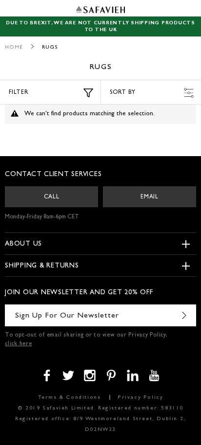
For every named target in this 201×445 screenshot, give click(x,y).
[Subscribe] (184, 315)
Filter (19, 93)
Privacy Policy (140, 397)
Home (14, 47)
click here (18, 344)
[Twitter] (68, 375)
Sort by (122, 93)
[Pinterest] (111, 375)
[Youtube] (154, 375)
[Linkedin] (132, 375)
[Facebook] (47, 375)
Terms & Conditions (69, 397)
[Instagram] (90, 375)
